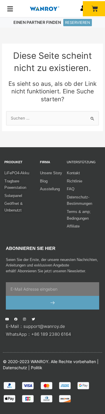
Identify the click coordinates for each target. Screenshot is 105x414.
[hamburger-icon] (10, 9)
